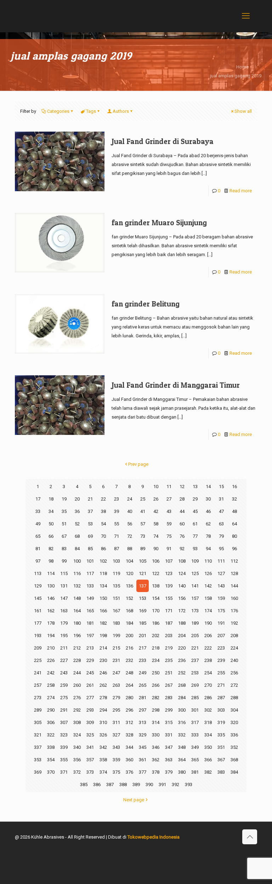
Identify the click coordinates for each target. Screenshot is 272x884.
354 (51, 759)
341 (90, 747)
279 (116, 697)
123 (168, 573)
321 (37, 734)
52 (77, 523)
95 (221, 548)
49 (37, 523)
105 (142, 561)
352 (234, 747)
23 (116, 499)
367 (221, 759)
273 (37, 697)
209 (37, 648)
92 (182, 548)
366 (208, 759)
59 (168, 523)
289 (37, 710)
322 (51, 734)
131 (64, 586)
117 (90, 573)
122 (155, 573)
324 (77, 734)
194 (51, 635)
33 (37, 511)
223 (221, 648)
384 (234, 772)
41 (142, 511)
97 (37, 561)
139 (168, 586)
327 (116, 734)
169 (142, 610)
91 (168, 548)
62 (208, 523)
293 (90, 710)
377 (142, 772)
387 (110, 784)
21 (90, 499)
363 (168, 759)
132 (77, 586)
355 (64, 759)
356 (77, 759)
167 (116, 610)
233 (142, 660)
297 (142, 710)
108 (182, 561)
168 (129, 610)
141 (195, 586)
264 (129, 685)
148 (77, 598)
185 (142, 623)
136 (129, 586)
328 (129, 734)
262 (103, 685)
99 (64, 561)
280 (129, 697)
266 (155, 685)
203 (168, 635)
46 (208, 511)
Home (242, 67)
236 (182, 660)
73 (142, 536)
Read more (241, 190)
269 (195, 685)
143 (221, 586)
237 (195, 660)
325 (90, 734)
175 (221, 610)
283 (168, 697)
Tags (91, 111)
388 (123, 784)
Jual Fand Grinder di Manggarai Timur (176, 385)
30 (208, 499)
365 (195, 759)
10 (155, 486)
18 (51, 499)
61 (195, 523)
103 (116, 561)
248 (129, 672)
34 (51, 511)
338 (51, 747)
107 (168, 561)
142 (208, 586)
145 (37, 598)
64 (234, 523)
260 (77, 685)
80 (234, 536)
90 (155, 548)
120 (129, 573)
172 (182, 610)
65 (37, 536)
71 (116, 536)
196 (77, 635)
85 (90, 548)
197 (90, 635)
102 (103, 561)
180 (77, 623)
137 (142, 586)
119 (116, 573)
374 (103, 772)
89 (142, 548)
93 (195, 548)
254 (208, 672)
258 (51, 685)
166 (103, 610)
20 (77, 499)
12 (182, 486)
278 (103, 697)
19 (64, 499)
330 (155, 734)
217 (142, 648)
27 (168, 499)
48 (234, 511)
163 (64, 610)
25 (142, 499)
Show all (243, 111)
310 (103, 722)
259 (64, 685)
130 (51, 586)
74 (155, 536)
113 (37, 573)
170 (155, 610)
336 (234, 734)
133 (90, 586)
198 (103, 635)
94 (208, 548)
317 (195, 722)
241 (37, 672)
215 (116, 648)
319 (221, 722)
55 (116, 523)
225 (37, 660)
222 (208, 648)
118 (103, 573)
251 (168, 672)
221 (195, 648)
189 (195, 623)
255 (221, 672)
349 (195, 747)
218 (155, 648)
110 (208, 561)
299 (168, 710)
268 (182, 685)
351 (221, 747)
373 (90, 772)
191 (221, 623)
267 (168, 685)
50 (51, 523)
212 (77, 648)
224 (234, 648)
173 (195, 610)
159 (221, 598)
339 (64, 747)
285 (195, 697)
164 (77, 610)
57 (142, 523)
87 (116, 548)
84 (77, 548)
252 (182, 672)
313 (142, 722)
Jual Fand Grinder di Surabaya (163, 141)
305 (37, 722)
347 (168, 747)
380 (182, 772)
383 (221, 772)
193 (37, 635)
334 (208, 734)
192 (234, 623)
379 (168, 772)
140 (182, 586)
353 (37, 759)
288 (234, 697)
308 (77, 722)
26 (155, 499)
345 (142, 747)
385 (83, 784)
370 (51, 772)
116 (77, 573)
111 (221, 561)
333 (195, 734)
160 (234, 598)
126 (208, 573)
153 (142, 598)
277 (90, 697)
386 (97, 784)
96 (234, 548)
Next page (133, 799)
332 (182, 734)
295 (116, 710)
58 (155, 523)
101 (90, 561)
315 (168, 722)
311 (116, 722)
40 (129, 511)
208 (234, 635)
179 (64, 623)
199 (116, 635)
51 (64, 523)
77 (195, 536)
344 (129, 747)
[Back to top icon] (249, 836)
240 (234, 660)
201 (142, 635)
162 (51, 610)
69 (90, 536)
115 (64, 573)
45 (195, 511)
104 (129, 561)
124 (182, 573)
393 (188, 784)
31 (221, 499)
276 (77, 697)
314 (155, 722)
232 (129, 660)
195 (64, 635)
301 (195, 710)
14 (208, 486)
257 (37, 685)
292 (77, 710)
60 (182, 523)
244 (77, 672)
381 (195, 772)
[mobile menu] (246, 16)
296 (129, 710)
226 (51, 660)
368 (234, 759)
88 (129, 548)
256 (234, 672)
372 (77, 772)
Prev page (138, 464)
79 (221, 536)
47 (221, 511)
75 (168, 536)
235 (168, 660)
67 (64, 536)
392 (175, 784)
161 (37, 610)
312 (129, 722)
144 (234, 586)
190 (208, 623)
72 (129, 536)
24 (129, 499)
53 (90, 523)
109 (195, 561)
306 (51, 722)
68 (77, 536)
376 (129, 772)
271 (221, 685)
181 (90, 623)
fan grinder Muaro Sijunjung (159, 222)
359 (116, 759)
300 (182, 710)
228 (77, 660)
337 (37, 747)
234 (155, 660)
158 (208, 598)
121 (142, 573)
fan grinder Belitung (146, 303)
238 (208, 660)
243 (64, 672)
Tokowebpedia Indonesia (154, 837)
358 (103, 759)
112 (234, 561)
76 (182, 536)
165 (90, 610)
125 (195, 573)
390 (149, 784)
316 (182, 722)
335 (221, 734)
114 (51, 573)
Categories (58, 111)
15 (221, 486)
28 (182, 499)
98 (51, 561)
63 (221, 523)
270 (208, 685)
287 (221, 697)
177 (37, 623)
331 (168, 734)
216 (129, 648)
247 (116, 672)
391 (162, 784)
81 (37, 548)
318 (208, 722)
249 (142, 672)
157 (195, 598)
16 (234, 486)
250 (155, 672)
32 (234, 499)
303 (221, 710)
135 (116, 586)
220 (182, 648)
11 (168, 486)
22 (103, 499)
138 (155, 586)
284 (182, 697)
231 (116, 660)
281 (142, 697)
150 (103, 598)
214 (103, 648)
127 (221, 573)
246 (103, 672)
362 (155, 759)
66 (51, 536)
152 (129, 598)
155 (168, 598)
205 (195, 635)
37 (90, 511)
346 (155, 747)
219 (168, 648)
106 (155, 561)
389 (136, 784)
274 (51, 697)
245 (90, 672)
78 (208, 536)
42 (155, 511)
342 (103, 747)
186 (155, 623)
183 (116, 623)
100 (77, 561)
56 (129, 523)
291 (64, 710)
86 (103, 548)
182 (103, 623)
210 (51, 648)
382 (208, 772)
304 (234, 710)
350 (208, 747)
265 (142, 685)
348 (182, 747)
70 (103, 536)
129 (37, 586)
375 (116, 772)
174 (208, 610)
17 (37, 499)
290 (51, 710)
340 (77, 747)
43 (168, 511)
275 (64, 697)
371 (64, 772)
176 (234, 610)
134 (103, 586)
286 (208, 697)
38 (103, 511)
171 (168, 610)
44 (182, 511)
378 (155, 772)
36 (77, 511)
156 (182, 598)
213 (90, 648)
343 (116, 747)
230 (103, 660)
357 (90, 759)
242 (51, 672)
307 (64, 722)
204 (182, 635)
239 (221, 660)
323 (64, 734)
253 (195, 672)
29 (195, 499)
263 (116, 685)
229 (90, 660)
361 (142, 759)
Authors (121, 111)
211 (64, 648)
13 (195, 486)
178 (51, 623)
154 (155, 598)
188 (182, 623)
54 (103, 523)
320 (234, 722)
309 (90, 722)
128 (234, 573)
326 (103, 734)
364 (182, 759)
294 (103, 710)
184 (129, 623)
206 (208, 635)
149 (90, 598)
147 (64, 598)
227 (64, 660)
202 (155, 635)
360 (129, 759)
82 (51, 548)
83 (64, 548)
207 (221, 635)
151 (116, 598)
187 (168, 623)
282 (155, 697)
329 (142, 734)
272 (234, 685)
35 (64, 511)
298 (155, 710)
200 (129, 635)
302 (208, 710)
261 (90, 685)
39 (116, 511)
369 (37, 772)
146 (51, 598)
